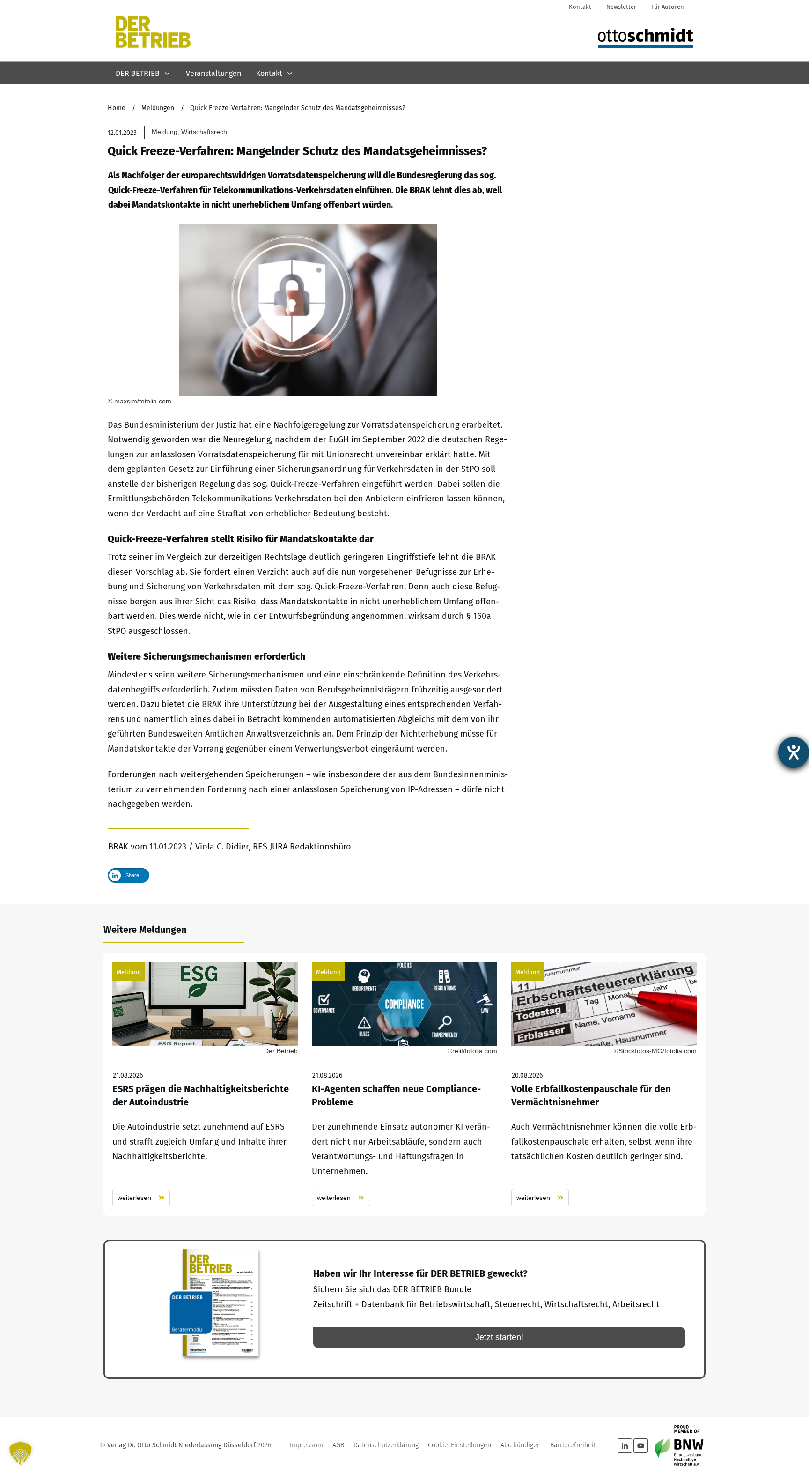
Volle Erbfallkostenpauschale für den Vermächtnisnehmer (604, 1084)
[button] (20, 1453)
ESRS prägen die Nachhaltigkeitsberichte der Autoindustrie (205, 1084)
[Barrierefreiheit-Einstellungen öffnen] (793, 752)
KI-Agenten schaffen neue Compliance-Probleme (404, 1084)
